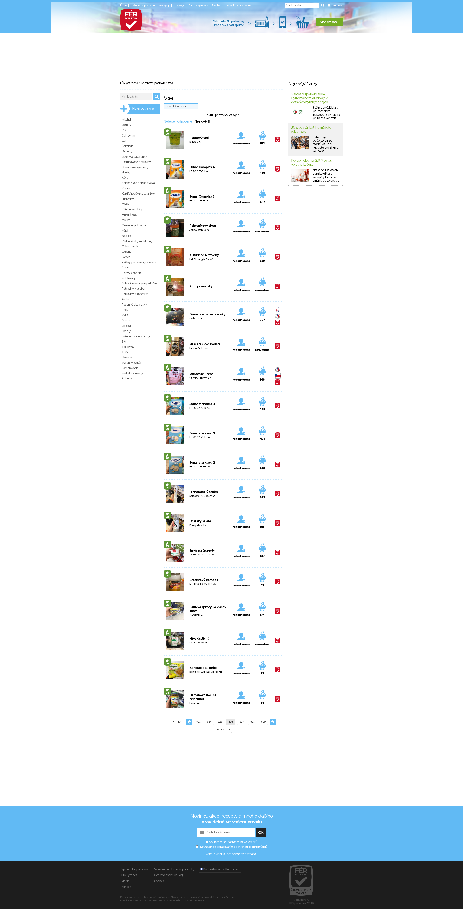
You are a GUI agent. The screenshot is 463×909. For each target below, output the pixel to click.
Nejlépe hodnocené (178, 121)
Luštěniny (128, 199)
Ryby (125, 309)
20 (167, 163)
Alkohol (126, 119)
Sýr (124, 341)
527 (242, 722)
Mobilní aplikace (198, 5)
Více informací (329, 22)
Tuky (125, 352)
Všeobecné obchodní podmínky (174, 869)
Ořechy (126, 251)
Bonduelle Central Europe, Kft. (205, 672)
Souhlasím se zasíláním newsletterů (233, 842)
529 (263, 722)
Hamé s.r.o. (195, 703)
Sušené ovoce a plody (136, 336)
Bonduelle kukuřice (203, 668)
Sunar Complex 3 (202, 196)
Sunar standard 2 (202, 462)
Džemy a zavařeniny (134, 156)
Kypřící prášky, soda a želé (138, 193)
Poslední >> (223, 730)
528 (252, 722)
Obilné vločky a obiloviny (137, 241)
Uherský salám (200, 521)
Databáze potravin (142, 5)
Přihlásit (338, 5)
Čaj (124, 140)
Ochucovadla (130, 246)
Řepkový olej (199, 138)
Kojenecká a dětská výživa (138, 183)
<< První (177, 722)
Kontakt (126, 886)
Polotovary (128, 278)
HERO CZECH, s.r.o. (199, 171)
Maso (125, 204)
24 (167, 369)
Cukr (125, 130)
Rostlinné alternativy (134, 304)
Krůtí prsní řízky (201, 286)
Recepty (164, 5)
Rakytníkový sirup (202, 226)
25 (167, 134)
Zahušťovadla (130, 368)
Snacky (126, 331)
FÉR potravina (129, 83)
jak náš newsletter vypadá (239, 854)
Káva (125, 177)
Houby (126, 172)
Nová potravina (143, 108)
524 (209, 722)
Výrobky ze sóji (131, 362)
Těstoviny (128, 346)
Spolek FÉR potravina (237, 5)
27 (167, 634)
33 (167, 517)
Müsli (125, 230)
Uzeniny (127, 357)
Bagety (126, 124)
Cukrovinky (128, 135)
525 (220, 722)
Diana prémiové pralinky (207, 314)
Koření (126, 188)
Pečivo (126, 267)
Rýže (125, 315)
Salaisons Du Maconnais (202, 496)
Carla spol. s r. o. (198, 318)
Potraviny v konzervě (135, 294)
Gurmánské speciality (135, 167)
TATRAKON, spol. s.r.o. (201, 554)
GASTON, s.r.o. (197, 615)
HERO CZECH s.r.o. (199, 408)
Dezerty (127, 151)
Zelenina (127, 378)
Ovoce (126, 257)
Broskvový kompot (203, 580)
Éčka (123, 5)
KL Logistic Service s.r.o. (202, 584)
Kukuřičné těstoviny (204, 255)
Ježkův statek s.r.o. (199, 230)
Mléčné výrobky (132, 209)
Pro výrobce (129, 875)
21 (167, 222)
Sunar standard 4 (202, 404)
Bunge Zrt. (195, 142)
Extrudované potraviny (136, 162)
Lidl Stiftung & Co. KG (201, 259)
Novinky (178, 5)
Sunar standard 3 (202, 433)
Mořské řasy (129, 214)
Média (216, 5)
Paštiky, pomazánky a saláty (139, 262)
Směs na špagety (202, 550)
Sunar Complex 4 (202, 167)
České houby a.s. (198, 642)
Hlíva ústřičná (199, 638)
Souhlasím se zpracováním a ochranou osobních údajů (233, 846)
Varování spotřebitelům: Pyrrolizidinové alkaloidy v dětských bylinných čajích (309, 98)
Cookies (159, 881)
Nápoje (126, 235)
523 (198, 722)
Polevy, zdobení (131, 273)
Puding (126, 299)
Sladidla (126, 325)
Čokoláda (127, 146)
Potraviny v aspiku (133, 288)
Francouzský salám (203, 492)
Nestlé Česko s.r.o (199, 348)
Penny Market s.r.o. (199, 525)
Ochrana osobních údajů (169, 875)
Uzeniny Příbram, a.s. (200, 378)
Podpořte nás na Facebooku (221, 869)
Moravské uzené (201, 374)
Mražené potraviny (134, 225)
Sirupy (126, 320)
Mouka (126, 220)
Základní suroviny (132, 373)
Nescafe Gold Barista (204, 344)
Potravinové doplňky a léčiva (139, 283)
